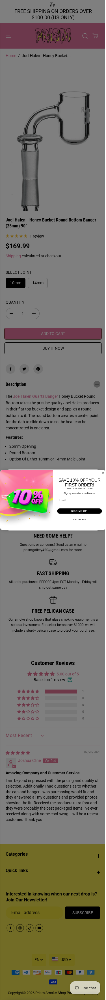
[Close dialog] (103, 473)
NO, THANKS (79, 519)
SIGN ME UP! (79, 511)
